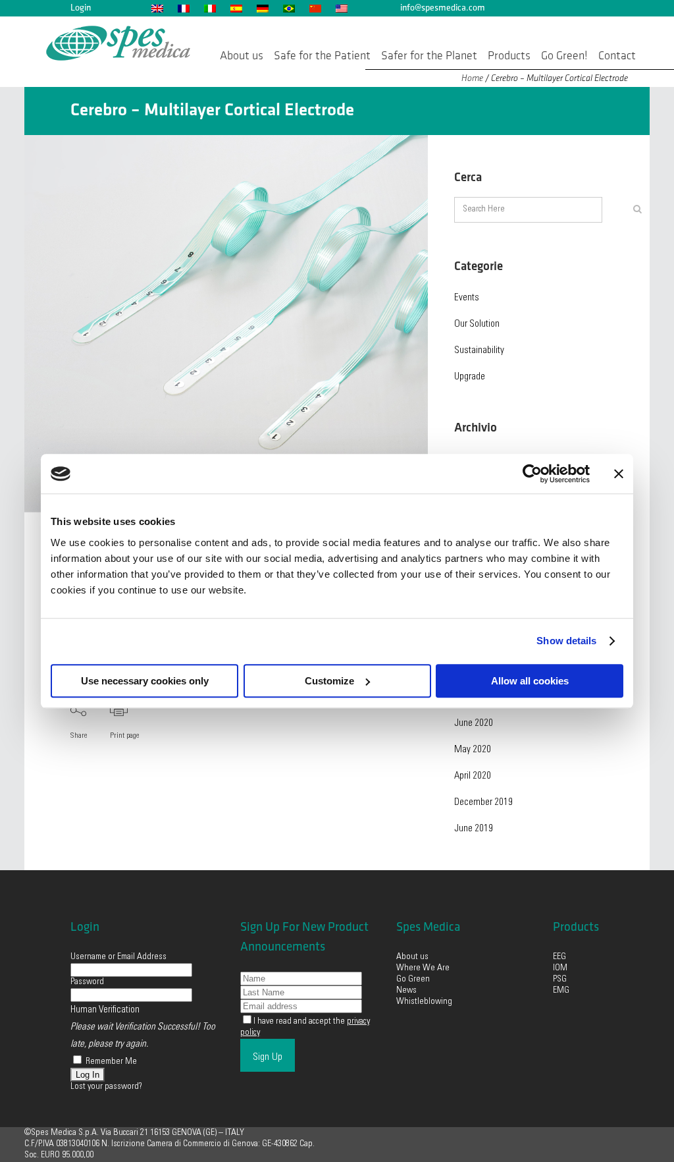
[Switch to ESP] (235, 8)
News (406, 990)
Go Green (414, 979)
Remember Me (110, 1061)
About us (412, 957)
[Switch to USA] (341, 8)
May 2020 (472, 750)
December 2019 (483, 803)
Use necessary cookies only (145, 680)
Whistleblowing (424, 1002)
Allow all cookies (530, 680)
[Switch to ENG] (156, 8)
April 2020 (472, 776)
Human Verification (105, 1010)
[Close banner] (618, 473)
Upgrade (469, 377)
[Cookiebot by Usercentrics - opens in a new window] (532, 474)
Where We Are (423, 968)
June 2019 (473, 829)
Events (466, 298)
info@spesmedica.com (442, 7)
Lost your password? (106, 1087)
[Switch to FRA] (183, 8)
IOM (560, 968)
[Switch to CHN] (314, 8)
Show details (566, 640)
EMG (561, 990)
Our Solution (477, 324)
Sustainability (479, 351)
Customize (329, 680)
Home (472, 78)
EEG (559, 957)
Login (80, 7)
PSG (560, 979)
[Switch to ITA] (209, 8)
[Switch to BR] (288, 8)
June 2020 (473, 724)
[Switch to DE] (262, 8)
